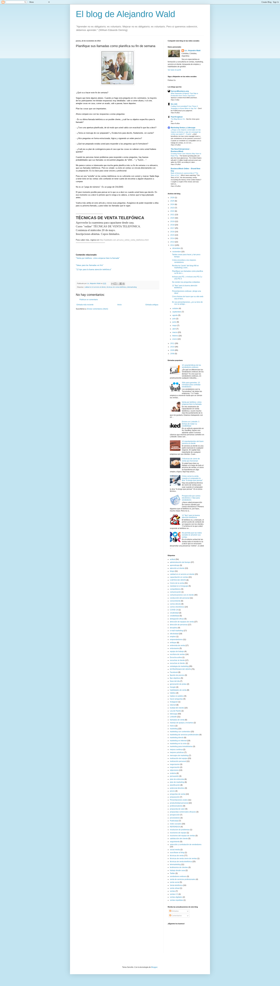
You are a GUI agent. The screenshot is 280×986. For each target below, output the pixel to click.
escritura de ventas (177, 654)
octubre (175, 308)
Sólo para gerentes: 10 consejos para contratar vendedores (191, 385)
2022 (172, 211)
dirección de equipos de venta (182, 622)
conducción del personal (179, 598)
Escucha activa (176, 657)
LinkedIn (173, 717)
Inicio (119, 305)
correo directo (175, 604)
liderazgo (173, 714)
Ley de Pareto (175, 711)
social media (175, 850)
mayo (174, 325)
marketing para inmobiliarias (181, 746)
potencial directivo (177, 788)
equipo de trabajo (177, 651)
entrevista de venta (177, 645)
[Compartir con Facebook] (120, 283)
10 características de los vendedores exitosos (191, 366)
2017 (172, 228)
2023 (172, 208)
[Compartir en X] (118, 283)
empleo (173, 637)
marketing (174, 729)
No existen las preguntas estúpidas (186, 282)
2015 (172, 235)
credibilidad (174, 616)
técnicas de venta (177, 856)
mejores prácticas (177, 752)
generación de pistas (178, 684)
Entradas (175, 911)
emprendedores (176, 639)
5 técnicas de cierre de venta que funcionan (191, 460)
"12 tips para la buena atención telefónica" (93, 269)
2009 (172, 350)
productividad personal (179, 803)
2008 (172, 354)
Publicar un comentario (88, 300)
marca (172, 726)
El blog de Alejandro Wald (125, 14)
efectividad (174, 634)
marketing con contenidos (180, 732)
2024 (172, 204)
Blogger (154, 967)
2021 (172, 215)
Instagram (174, 702)
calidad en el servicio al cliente (95, 287)
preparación (175, 797)
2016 (172, 232)
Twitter (172, 873)
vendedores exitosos (178, 876)
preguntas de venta (177, 794)
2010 (172, 347)
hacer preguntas (176, 699)
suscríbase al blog (177, 853)
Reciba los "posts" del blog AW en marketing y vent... (185, 267)
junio (174, 322)
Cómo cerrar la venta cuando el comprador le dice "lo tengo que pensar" (192, 478)
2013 (172, 242)
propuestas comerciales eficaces (183, 812)
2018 (172, 225)
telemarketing (132, 287)
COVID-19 (174, 610)
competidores (175, 589)
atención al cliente (177, 568)
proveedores (175, 818)
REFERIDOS (175, 827)
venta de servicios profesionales (182, 879)
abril (174, 329)
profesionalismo (176, 806)
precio (172, 791)
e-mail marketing (176, 631)
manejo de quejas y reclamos (181, 723)
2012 (172, 245)
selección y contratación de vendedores (185, 844)
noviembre (176, 252)
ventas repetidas (176, 900)
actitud (172, 559)
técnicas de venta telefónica (116, 287)
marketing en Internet (178, 741)
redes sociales (175, 824)
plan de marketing (177, 782)
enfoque (173, 643)
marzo (175, 332)
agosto (175, 315)
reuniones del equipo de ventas (182, 836)
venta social (174, 882)
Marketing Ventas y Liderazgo (183, 128)
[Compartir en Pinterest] (123, 283)
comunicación (175, 592)
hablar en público (177, 696)
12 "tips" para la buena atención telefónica (191, 516)
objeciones (174, 770)
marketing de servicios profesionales (184, 735)
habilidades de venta (178, 690)
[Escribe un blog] (115, 283)
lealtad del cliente (177, 708)
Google (173, 687)
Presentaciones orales (179, 800)
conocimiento (175, 601)
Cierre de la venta (177, 583)
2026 (172, 198)
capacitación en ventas (179, 577)
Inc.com (174, 104)
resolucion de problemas (180, 830)
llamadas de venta (177, 720)
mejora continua (176, 749)
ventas (172, 891)
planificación (175, 785)
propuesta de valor (177, 809)
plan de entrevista (177, 779)
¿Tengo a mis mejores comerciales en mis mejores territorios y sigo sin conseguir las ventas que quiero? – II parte (186, 132)
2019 (172, 221)
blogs (172, 571)
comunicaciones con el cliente (182, 595)
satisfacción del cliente (179, 839)
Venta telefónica (176, 885)
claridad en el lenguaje (179, 586)
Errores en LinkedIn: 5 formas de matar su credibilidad (190, 424)
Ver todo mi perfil (174, 70)
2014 (172, 238)
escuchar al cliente (177, 660)
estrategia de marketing (179, 666)
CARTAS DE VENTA (178, 580)
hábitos (173, 693)
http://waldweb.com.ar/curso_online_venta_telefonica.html (124, 240)
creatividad (174, 613)
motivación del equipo (178, 758)
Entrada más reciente (85, 305)
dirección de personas (179, 625)
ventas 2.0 (174, 894)
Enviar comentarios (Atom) (97, 309)
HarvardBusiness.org (180, 91)
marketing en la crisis (178, 744)
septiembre (177, 312)
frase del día (175, 681)
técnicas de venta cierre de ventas (183, 858)
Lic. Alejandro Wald (192, 51)
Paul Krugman (177, 117)
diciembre (176, 248)
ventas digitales (176, 897)
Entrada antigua (152, 305)
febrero (175, 336)
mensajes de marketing (179, 755)
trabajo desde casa (177, 870)
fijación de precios (177, 675)
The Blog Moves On (178, 119)
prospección (175, 815)
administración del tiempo (180, 562)
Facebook (174, 672)
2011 (172, 343)
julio (174, 319)
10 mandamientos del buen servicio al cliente (193, 442)
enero (174, 339)
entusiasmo (174, 648)
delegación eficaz (177, 619)
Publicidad (174, 821)
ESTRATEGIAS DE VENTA (180, 669)
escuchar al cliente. (177, 663)
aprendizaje (174, 565)
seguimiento (175, 842)
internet (173, 705)
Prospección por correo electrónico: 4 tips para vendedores (191, 498)
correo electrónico (177, 607)
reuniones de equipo (178, 833)
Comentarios (176, 916)
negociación (175, 767)
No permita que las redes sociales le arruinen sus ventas (192, 535)
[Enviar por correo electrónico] (112, 283)
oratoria (173, 773)
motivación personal (178, 761)
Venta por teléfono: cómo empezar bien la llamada (192, 403)
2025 (172, 201)
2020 (172, 218)
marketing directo (177, 738)
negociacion (175, 764)
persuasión (174, 776)
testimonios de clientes (179, 867)
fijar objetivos (175, 678)
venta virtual (175, 888)
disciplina (173, 628)
